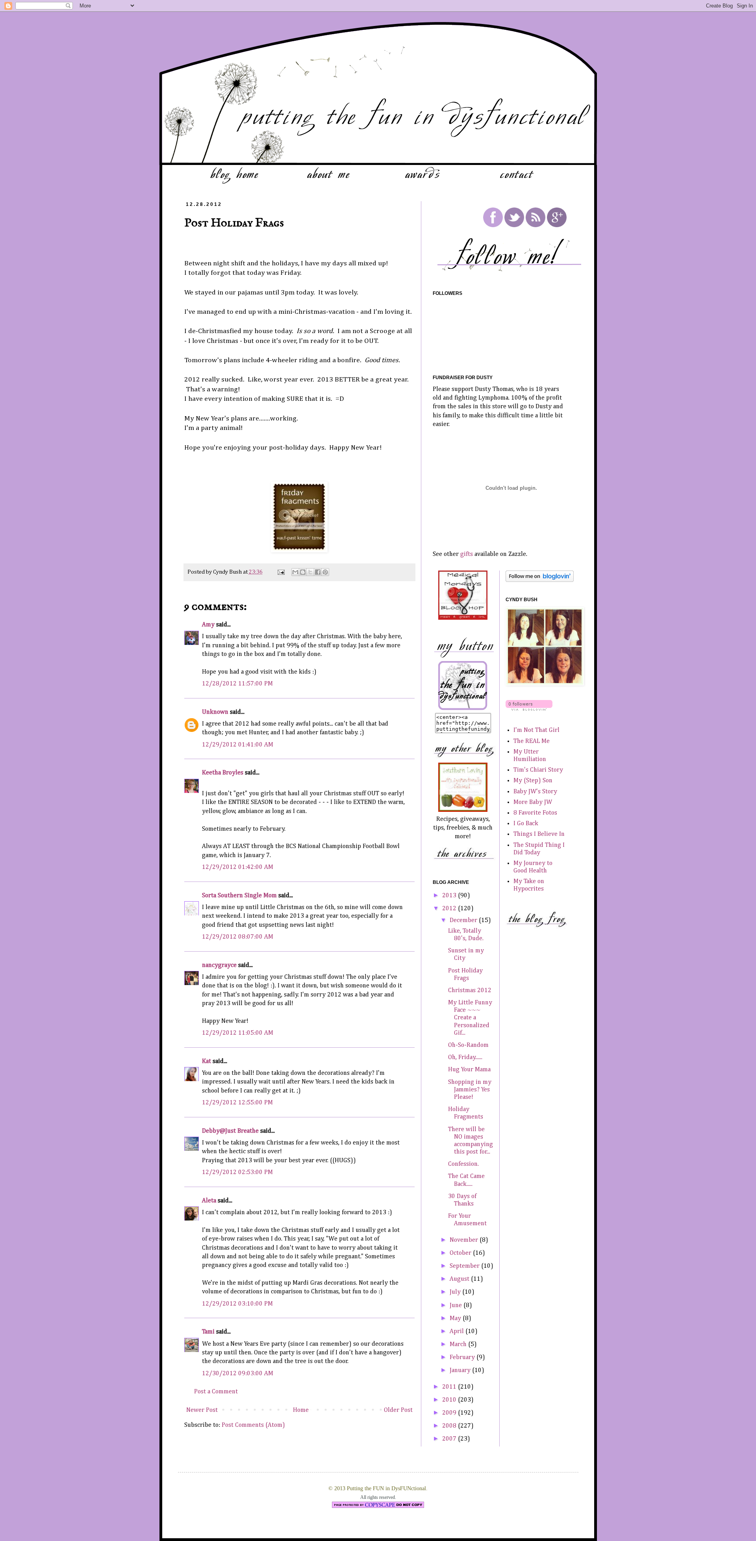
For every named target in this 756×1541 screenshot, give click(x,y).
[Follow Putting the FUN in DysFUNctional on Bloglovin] (540, 580)
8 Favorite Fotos (535, 813)
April (457, 1331)
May (456, 1318)
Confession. (463, 1164)
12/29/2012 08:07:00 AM (237, 937)
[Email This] (295, 572)
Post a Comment (216, 1392)
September (465, 1266)
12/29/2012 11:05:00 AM (237, 1033)
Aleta (209, 1201)
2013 (450, 896)
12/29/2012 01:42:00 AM (237, 867)
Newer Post (202, 1410)
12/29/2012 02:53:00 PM (237, 1172)
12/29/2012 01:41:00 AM (237, 745)
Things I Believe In (539, 834)
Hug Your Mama (469, 1070)
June (456, 1305)
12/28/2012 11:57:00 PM (237, 684)
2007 (450, 1439)
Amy (208, 625)
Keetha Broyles (222, 773)
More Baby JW (532, 802)
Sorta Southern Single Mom (239, 896)
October (461, 1253)
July (456, 1292)
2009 (450, 1413)
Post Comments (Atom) (253, 1425)
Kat (206, 1061)
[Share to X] (310, 572)
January (461, 1370)
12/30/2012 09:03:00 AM (237, 1374)
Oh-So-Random (468, 1045)
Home (301, 1410)
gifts (466, 554)
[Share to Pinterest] (325, 572)
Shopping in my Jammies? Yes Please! (469, 1089)
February (463, 1357)
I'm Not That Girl (536, 730)
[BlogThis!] (303, 572)
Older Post (398, 1410)
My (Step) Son (532, 781)
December (464, 920)
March (459, 1344)
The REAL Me (531, 741)
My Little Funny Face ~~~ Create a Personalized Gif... (470, 1018)
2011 (450, 1387)
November (465, 1240)
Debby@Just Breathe (230, 1131)
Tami (208, 1332)
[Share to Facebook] (318, 572)
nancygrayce (219, 965)
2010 (450, 1400)
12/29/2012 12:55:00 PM (237, 1103)
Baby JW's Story (535, 792)
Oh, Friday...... (465, 1057)
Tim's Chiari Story (538, 770)
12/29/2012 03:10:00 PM (237, 1304)
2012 (450, 909)
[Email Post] (280, 572)
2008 (450, 1426)
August (460, 1279)
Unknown (215, 712)
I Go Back (525, 824)
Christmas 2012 (469, 990)
